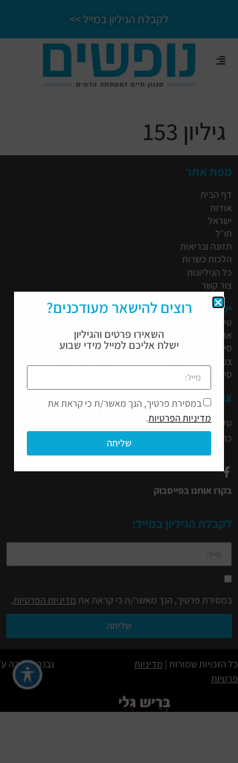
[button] (218, 302)
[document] (119, 381)
